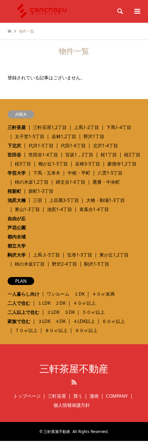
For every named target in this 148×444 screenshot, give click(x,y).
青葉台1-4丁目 (94, 209)
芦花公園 (17, 227)
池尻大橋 (17, 200)
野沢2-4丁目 (64, 264)
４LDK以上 (84, 321)
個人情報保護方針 (72, 405)
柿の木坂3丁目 (30, 264)
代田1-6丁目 (73, 145)
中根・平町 (79, 173)
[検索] (119, 11)
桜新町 (14, 191)
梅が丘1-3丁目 (53, 164)
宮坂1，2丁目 (79, 154)
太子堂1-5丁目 (29, 136)
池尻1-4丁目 (59, 209)
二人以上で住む (23, 312)
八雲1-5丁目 (110, 173)
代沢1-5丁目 (41, 145)
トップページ (27, 396)
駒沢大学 (17, 255)
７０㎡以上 (26, 330)
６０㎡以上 (113, 321)
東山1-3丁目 (27, 209)
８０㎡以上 (56, 330)
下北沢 (14, 145)
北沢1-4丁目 (105, 145)
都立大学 (17, 245)
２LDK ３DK (61, 312)
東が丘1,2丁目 (114, 255)
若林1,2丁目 (64, 136)
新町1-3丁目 (41, 191)
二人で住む (19, 303)
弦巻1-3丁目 (79, 255)
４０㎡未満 (103, 294)
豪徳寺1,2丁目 (122, 164)
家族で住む (19, 321)
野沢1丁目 (93, 136)
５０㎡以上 (93, 312)
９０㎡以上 (86, 330)
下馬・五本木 (46, 173)
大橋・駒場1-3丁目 (105, 200)
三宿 (37, 200)
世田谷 (14, 154)
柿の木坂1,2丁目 (32, 182)
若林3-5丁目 (87, 164)
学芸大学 (17, 173)
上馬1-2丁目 (86, 127)
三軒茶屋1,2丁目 (50, 127)
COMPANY (117, 396)
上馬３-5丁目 (46, 255)
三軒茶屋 (17, 127)
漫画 (94, 396)
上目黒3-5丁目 (64, 200)
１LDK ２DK (52, 303)
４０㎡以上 (84, 303)
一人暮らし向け (23, 294)
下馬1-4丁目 (118, 127)
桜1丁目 (109, 154)
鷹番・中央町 (106, 182)
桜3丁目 (23, 164)
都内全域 (17, 236)
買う (77, 396)
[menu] (136, 11)
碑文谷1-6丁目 (70, 182)
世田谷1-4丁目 (43, 154)
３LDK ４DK (52, 321)
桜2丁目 (132, 154)
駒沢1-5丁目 (96, 264)
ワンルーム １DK (66, 294)
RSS (74, 382)
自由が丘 (17, 218)
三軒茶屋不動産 (74, 369)
